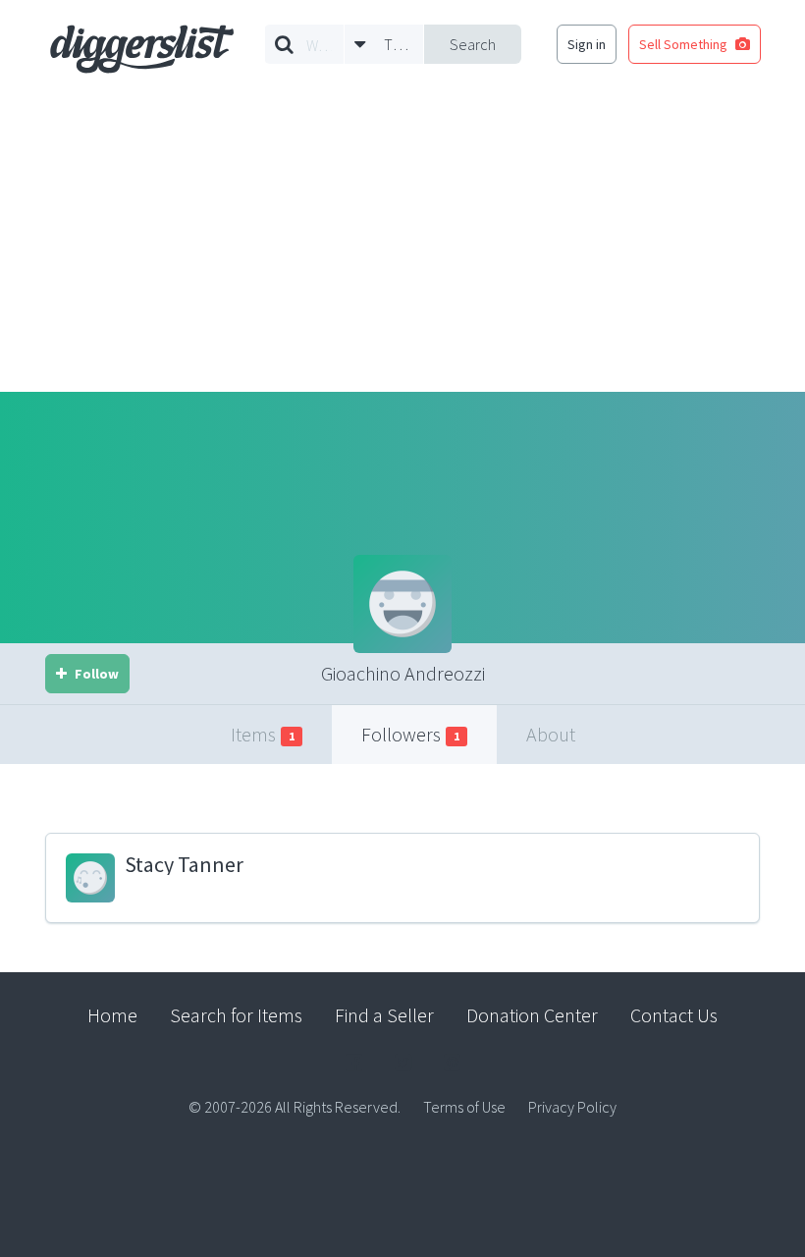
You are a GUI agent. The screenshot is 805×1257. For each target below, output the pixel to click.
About (550, 734)
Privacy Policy (572, 1107)
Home (112, 1015)
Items (263, 734)
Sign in (586, 44)
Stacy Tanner (184, 864)
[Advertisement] (402, 244)
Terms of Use (464, 1107)
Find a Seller (384, 1015)
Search (473, 44)
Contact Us (674, 1015)
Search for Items (236, 1015)
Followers (410, 734)
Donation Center (532, 1015)
